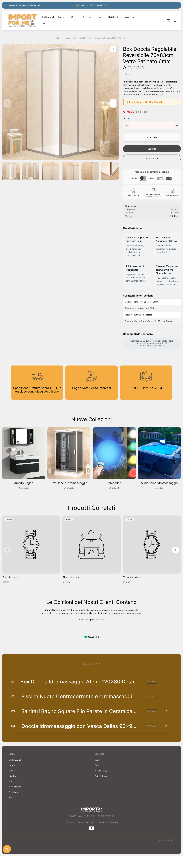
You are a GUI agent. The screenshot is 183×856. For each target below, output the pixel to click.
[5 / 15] (90, 171)
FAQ (96, 765)
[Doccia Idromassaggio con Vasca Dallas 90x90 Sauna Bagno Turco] (91, 726)
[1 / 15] (11, 171)
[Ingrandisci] (113, 49)
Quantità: (127, 118)
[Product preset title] (31, 544)
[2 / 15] (31, 171)
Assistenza (13, 792)
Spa (10, 781)
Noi (10, 797)
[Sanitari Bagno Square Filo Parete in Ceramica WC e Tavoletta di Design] (91, 711)
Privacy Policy (100, 770)
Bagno (12, 765)
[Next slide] (113, 103)
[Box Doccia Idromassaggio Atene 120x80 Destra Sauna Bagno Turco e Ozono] (91, 681)
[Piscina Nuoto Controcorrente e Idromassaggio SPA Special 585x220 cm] (91, 696)
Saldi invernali (15, 760)
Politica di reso (100, 776)
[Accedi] (168, 20)
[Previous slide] (7, 103)
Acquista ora (152, 158)
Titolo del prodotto (11, 577)
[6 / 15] (110, 171)
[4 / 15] (70, 171)
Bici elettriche (15, 786)
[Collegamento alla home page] (91, 809)
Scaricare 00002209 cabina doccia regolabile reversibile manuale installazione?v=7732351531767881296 (151, 343)
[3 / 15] (50, 171)
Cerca (97, 760)
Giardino (12, 776)
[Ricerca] (162, 20)
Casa (58, 38)
